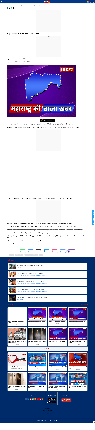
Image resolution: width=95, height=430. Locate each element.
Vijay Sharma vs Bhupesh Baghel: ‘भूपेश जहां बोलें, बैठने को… (30, 273)
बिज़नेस (57, 369)
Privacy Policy (47, 407)
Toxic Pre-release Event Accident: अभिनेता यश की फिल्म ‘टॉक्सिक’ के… (32, 297)
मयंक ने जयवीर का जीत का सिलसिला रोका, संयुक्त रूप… (77, 387)
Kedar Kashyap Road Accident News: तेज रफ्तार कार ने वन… (30, 265)
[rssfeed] (35, 399)
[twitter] (28, 399)
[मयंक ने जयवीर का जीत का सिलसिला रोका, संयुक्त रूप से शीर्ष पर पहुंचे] (78, 379)
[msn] (42, 399)
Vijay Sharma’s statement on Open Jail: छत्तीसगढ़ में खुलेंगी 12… (30, 289)
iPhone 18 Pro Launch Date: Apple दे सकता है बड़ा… (17, 387)
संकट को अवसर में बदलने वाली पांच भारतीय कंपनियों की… (57, 367)
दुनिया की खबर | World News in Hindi (17, 368)
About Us (47, 415)
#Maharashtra (19, 255)
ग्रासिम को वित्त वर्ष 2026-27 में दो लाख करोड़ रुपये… (36, 387)
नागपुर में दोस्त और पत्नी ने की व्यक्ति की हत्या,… (57, 341)
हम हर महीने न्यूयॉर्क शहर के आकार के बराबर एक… (17, 366)
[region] (48, 20)
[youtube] (31, 399)
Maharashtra (13, 5)
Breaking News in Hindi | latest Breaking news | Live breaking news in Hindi (32, 275)
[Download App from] (52, 399)
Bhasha (11, 63)
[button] (1, 2)
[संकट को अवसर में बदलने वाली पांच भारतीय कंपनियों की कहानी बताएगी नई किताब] (58, 359)
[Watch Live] (66, 401)
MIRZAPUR (78, 369)
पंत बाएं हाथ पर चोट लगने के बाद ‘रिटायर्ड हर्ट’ (37, 366)
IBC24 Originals (20, 267)
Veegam (57, 420)
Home (8, 5)
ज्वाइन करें (23, 251)
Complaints (47, 408)
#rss (41, 255)
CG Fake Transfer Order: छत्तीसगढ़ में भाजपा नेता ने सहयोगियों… (30, 281)
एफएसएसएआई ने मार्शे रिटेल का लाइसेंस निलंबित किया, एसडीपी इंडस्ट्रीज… (57, 387)
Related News (12, 304)
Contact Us (47, 411)
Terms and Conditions (47, 410)
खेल (37, 368)
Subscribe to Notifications (93, 216)
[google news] (33, 399)
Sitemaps (39, 399)
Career (47, 413)
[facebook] (26, 399)
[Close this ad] (94, 422)
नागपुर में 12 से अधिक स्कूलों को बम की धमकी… (57, 321)
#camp (11, 255)
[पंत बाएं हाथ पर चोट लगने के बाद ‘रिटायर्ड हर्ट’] (37, 359)
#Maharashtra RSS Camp (31, 255)
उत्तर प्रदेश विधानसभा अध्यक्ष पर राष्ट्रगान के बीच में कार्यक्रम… (78, 367)
